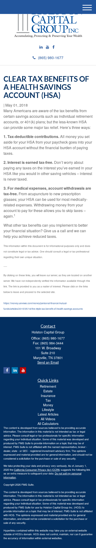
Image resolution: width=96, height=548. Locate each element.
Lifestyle (48, 409)
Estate (48, 391)
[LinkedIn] (41, 47)
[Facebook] (53, 47)
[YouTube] (47, 47)
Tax (48, 400)
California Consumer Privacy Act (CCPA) (37, 469)
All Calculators (48, 423)
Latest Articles (48, 414)
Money (48, 405)
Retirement (48, 386)
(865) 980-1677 (50, 57)
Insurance (48, 395)
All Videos (48, 419)
